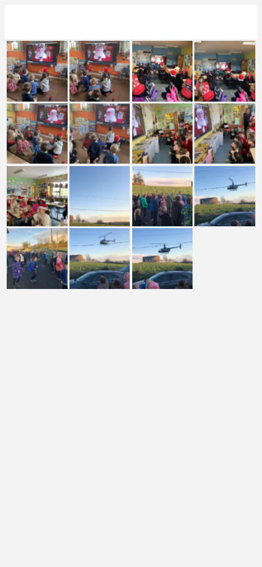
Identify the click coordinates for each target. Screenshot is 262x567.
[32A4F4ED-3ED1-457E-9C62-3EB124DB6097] (99, 196)
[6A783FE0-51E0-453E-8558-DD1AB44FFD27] (37, 196)
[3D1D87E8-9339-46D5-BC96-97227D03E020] (162, 196)
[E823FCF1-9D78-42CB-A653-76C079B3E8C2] (162, 133)
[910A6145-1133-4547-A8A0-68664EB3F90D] (99, 258)
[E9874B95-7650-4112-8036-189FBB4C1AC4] (99, 71)
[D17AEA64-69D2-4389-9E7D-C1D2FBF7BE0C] (162, 71)
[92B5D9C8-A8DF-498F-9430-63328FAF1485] (99, 133)
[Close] (22, 22)
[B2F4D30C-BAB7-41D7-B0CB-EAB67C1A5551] (37, 71)
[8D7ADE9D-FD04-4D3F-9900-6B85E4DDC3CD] (37, 133)
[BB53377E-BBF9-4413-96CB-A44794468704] (224, 71)
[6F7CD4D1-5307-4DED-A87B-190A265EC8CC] (224, 196)
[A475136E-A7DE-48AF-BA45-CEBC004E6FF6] (37, 258)
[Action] (240, 22)
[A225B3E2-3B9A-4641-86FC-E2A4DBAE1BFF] (224, 133)
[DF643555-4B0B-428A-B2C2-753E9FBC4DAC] (162, 258)
